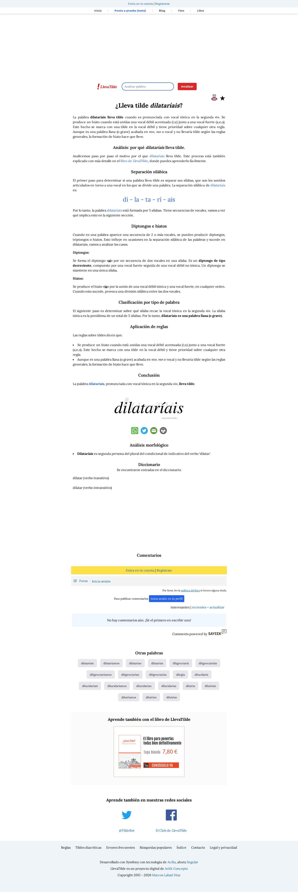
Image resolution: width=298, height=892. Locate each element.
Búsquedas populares (156, 847)
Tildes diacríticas (88, 847)
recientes (199, 607)
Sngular (192, 862)
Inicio (98, 10)
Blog (162, 10)
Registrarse (162, 3)
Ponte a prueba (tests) (130, 10)
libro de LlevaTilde (134, 161)
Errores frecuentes (120, 847)
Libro (200, 10)
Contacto (198, 847)
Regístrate (164, 570)
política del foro (190, 590)
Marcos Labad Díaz (166, 875)
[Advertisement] (149, 46)
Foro (181, 10)
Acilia (171, 862)
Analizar (187, 86)
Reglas (66, 847)
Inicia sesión (101, 581)
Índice (181, 847)
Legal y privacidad (223, 847)
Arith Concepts (176, 868)
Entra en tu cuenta (140, 3)
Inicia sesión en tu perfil (167, 598)
